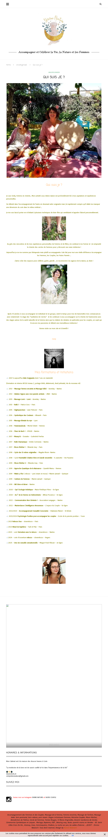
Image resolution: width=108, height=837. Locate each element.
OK (73, 835)
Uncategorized (21, 65)
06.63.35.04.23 (11, 774)
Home (8, 65)
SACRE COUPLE (50, 797)
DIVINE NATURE (37, 797)
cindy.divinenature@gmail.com (17, 776)
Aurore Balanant (70, 827)
